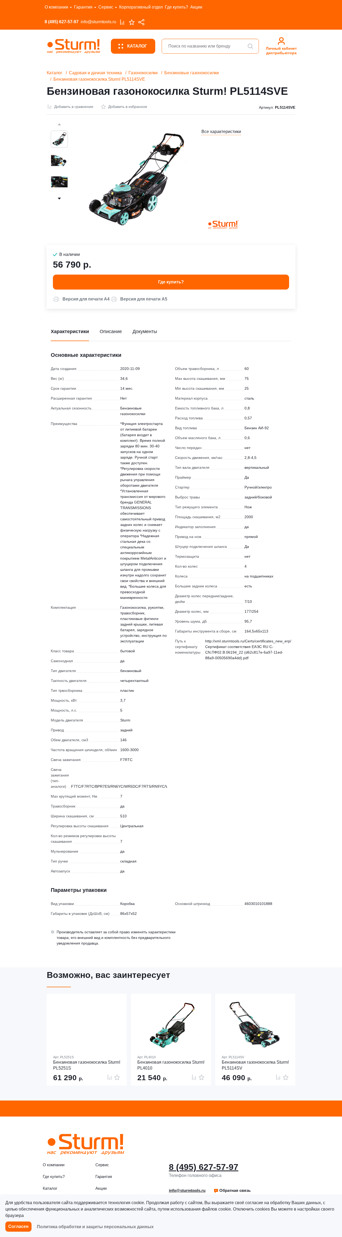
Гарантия (83, 7)
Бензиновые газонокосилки (191, 73)
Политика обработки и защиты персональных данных (95, 1226)
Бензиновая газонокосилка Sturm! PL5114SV (255, 1065)
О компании (56, 7)
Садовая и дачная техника (95, 73)
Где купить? (176, 7)
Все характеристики (221, 131)
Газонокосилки (143, 73)
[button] (81, 299)
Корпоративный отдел (141, 7)
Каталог (54, 73)
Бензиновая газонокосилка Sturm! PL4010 (170, 1065)
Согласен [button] (18, 1226)
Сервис (105, 7)
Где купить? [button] (171, 282)
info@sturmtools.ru (98, 21)
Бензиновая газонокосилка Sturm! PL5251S (86, 1065)
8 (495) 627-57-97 (62, 21)
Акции (196, 7)
